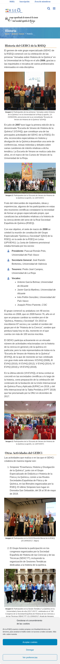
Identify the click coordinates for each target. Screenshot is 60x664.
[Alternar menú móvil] (54, 8)
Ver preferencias (30, 657)
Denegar (30, 650)
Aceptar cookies (30, 642)
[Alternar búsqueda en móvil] (48, 8)
